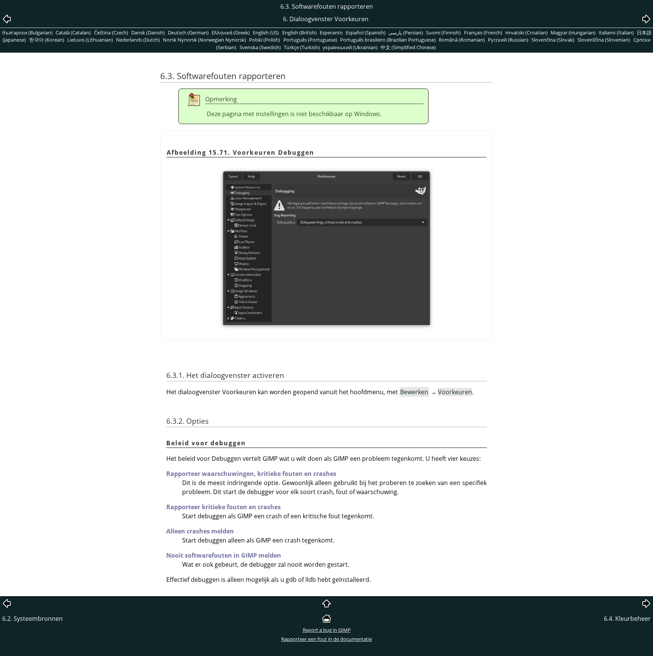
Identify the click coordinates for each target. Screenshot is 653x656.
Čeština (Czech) (111, 32)
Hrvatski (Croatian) (526, 32)
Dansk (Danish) (148, 32)
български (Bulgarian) (27, 32)
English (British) (299, 32)
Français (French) (483, 32)
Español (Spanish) (365, 32)
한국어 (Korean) (46, 39)
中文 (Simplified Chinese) (408, 47)
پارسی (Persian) (405, 32)
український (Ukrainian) (350, 47)
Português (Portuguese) (310, 39)
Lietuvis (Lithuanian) (90, 39)
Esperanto (331, 32)
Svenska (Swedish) (260, 47)
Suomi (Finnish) (443, 32)
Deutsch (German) (188, 32)
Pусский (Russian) (508, 39)
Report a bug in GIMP (327, 629)
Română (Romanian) (462, 39)
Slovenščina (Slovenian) (603, 39)
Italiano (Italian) (616, 32)
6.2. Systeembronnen (32, 618)
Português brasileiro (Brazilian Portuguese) (388, 39)
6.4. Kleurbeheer (627, 618)
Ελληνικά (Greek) (231, 32)
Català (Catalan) (73, 32)
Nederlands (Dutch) (138, 39)
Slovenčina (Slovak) (552, 39)
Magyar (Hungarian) (573, 32)
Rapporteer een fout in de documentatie (326, 639)
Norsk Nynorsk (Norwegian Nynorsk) (204, 39)
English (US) (266, 32)
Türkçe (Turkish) (302, 47)
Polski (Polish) (264, 39)
